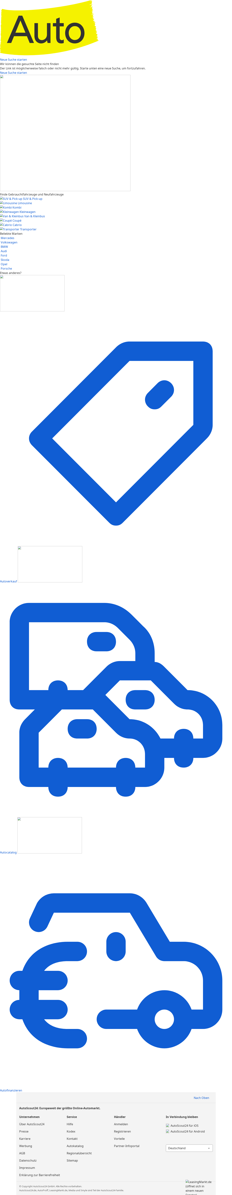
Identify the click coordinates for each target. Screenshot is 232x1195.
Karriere (24, 1139)
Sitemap (72, 1160)
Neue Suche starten (13, 60)
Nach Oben (201, 1098)
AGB (22, 1153)
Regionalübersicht (79, 1153)
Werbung (25, 1146)
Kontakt (72, 1139)
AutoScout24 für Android (188, 1131)
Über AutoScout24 (31, 1124)
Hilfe (70, 1124)
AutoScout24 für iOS (184, 1126)
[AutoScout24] (116, 55)
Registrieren (122, 1131)
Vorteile (119, 1139)
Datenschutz (28, 1160)
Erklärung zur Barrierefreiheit (39, 1175)
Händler (120, 1117)
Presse (23, 1131)
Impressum (27, 1168)
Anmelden (121, 1124)
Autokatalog (75, 1146)
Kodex (71, 1131)
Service (72, 1117)
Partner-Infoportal (126, 1146)
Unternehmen (29, 1117)
